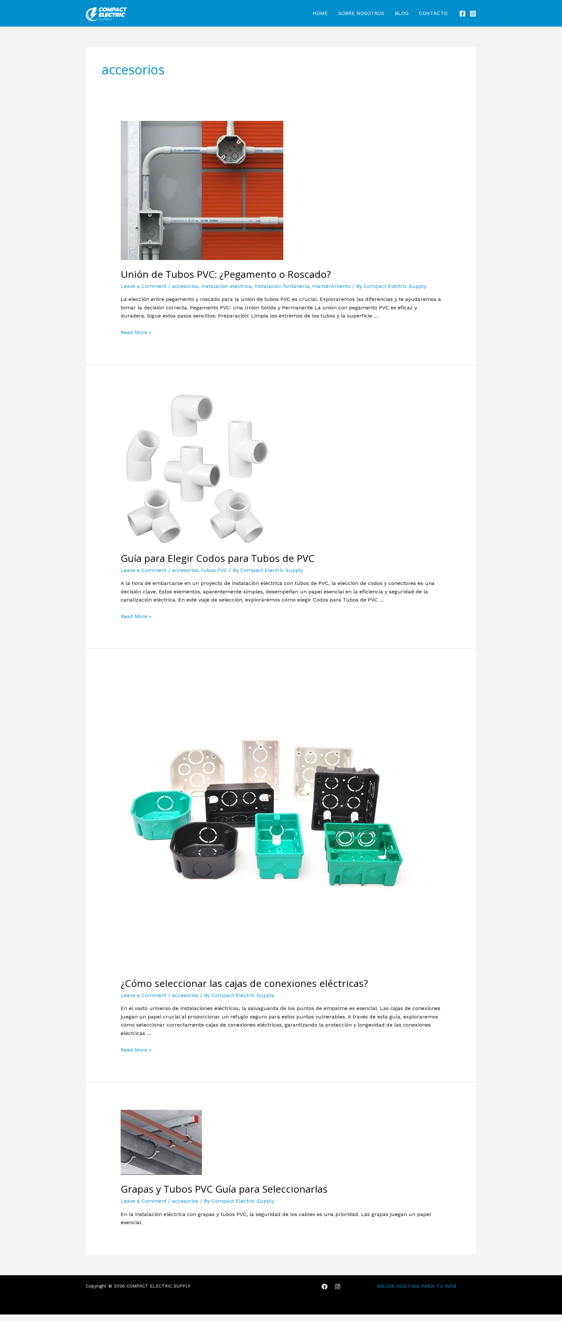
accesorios (185, 286)
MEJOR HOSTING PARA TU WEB (416, 1286)
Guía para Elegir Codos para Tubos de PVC (217, 558)
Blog (401, 13)
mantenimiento (331, 286)
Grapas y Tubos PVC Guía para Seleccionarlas (224, 1189)
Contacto (433, 13)
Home (320, 13)
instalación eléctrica (226, 286)
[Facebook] (462, 13)
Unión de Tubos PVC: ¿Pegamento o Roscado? (226, 274)
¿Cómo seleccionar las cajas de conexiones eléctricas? (244, 983)
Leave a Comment (144, 286)
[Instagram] (473, 13)
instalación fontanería (282, 286)
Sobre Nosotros (361, 13)
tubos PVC (214, 570)
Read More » (136, 332)
